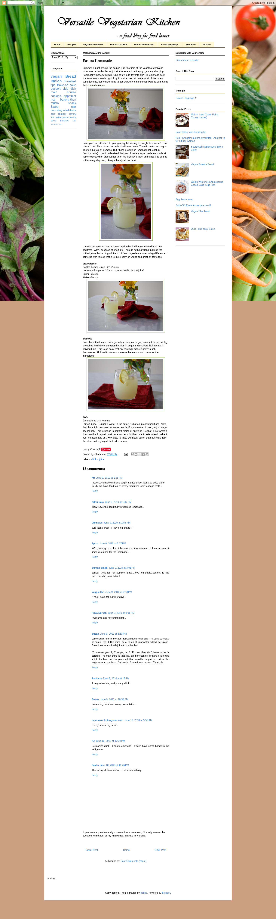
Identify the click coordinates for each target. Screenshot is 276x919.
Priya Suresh (99, 612)
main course (63, 92)
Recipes (71, 44)
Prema (95, 699)
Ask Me (207, 44)
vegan (56, 76)
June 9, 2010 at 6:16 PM (116, 678)
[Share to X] (140, 454)
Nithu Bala (98, 502)
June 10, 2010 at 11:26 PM (114, 765)
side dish (69, 88)
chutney (62, 113)
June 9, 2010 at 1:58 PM (117, 522)
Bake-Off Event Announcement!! (193, 205)
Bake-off (62, 85)
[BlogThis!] (136, 454)
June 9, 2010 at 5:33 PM (113, 633)
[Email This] (132, 454)
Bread (70, 76)
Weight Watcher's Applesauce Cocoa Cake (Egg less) (207, 183)
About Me (191, 44)
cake (73, 85)
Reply (95, 490)
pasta (66, 117)
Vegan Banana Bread (202, 164)
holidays (64, 120)
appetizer (70, 96)
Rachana (97, 678)
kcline (144, 892)
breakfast (70, 81)
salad (66, 110)
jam (60, 124)
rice (53, 99)
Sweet (55, 106)
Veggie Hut (98, 592)
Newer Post (91, 850)
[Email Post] (125, 454)
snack (72, 103)
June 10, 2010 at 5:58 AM (138, 720)
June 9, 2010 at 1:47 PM (118, 502)
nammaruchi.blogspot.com (107, 720)
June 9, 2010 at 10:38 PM (114, 699)
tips (53, 85)
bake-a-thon (68, 99)
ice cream (56, 117)
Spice (95, 543)
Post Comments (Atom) (133, 861)
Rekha (95, 765)
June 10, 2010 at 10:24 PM (110, 740)
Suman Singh (100, 567)
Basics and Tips (118, 44)
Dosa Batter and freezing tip (191, 132)
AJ (93, 740)
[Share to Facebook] (143, 454)
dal (74, 120)
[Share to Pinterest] (147, 454)
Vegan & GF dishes (93, 44)
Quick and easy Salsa (203, 228)
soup (53, 120)
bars (53, 113)
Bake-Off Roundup (144, 44)
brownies (54, 124)
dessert (55, 88)
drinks (94, 459)
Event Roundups (170, 44)
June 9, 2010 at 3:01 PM (122, 567)
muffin (55, 103)
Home (57, 44)
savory (72, 113)
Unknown (97, 522)
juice (101, 459)
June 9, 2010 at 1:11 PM (109, 477)
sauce (72, 117)
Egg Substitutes (184, 199)
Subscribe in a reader (187, 60)
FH (93, 477)
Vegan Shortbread (200, 211)
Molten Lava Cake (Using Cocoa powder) (204, 116)
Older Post (160, 850)
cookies (56, 96)
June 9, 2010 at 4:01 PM (121, 612)
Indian (56, 81)
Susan (95, 633)
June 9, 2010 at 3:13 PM (118, 592)
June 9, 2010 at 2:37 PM (112, 543)
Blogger (166, 892)
